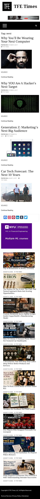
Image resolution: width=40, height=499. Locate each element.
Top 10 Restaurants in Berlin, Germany (18, 269)
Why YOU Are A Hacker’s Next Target (18, 85)
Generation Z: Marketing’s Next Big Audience (19, 129)
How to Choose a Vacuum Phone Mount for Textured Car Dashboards (19, 340)
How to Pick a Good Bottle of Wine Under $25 (20, 388)
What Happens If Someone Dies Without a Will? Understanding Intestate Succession (20, 477)
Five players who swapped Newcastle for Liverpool (19, 431)
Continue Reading (7, 77)
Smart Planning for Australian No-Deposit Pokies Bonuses (20, 454)
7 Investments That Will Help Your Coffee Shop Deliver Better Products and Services (19, 364)
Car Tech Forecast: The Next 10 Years (17, 173)
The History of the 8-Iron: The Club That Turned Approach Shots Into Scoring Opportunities (19, 291)
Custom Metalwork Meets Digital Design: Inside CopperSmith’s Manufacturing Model (19, 316)
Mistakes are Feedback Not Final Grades (19, 409)
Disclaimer (25, 496)
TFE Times (6, 46)
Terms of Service (6, 496)
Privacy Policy (16, 496)
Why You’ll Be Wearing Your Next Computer (17, 39)
